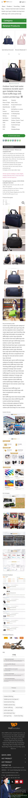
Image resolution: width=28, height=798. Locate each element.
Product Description (9, 147)
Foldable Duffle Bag (8, 696)
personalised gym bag (9, 713)
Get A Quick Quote (15, 135)
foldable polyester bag (9, 704)
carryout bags (18, 707)
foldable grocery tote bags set (11, 699)
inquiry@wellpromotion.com (13, 775)
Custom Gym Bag (18, 715)
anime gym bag (7, 715)
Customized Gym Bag (9, 702)
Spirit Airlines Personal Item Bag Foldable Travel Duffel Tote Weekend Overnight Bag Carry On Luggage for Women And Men (8, 50)
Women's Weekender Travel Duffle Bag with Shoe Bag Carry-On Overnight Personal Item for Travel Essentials (21, 50)
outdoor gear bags (8, 710)
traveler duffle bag (8, 707)
